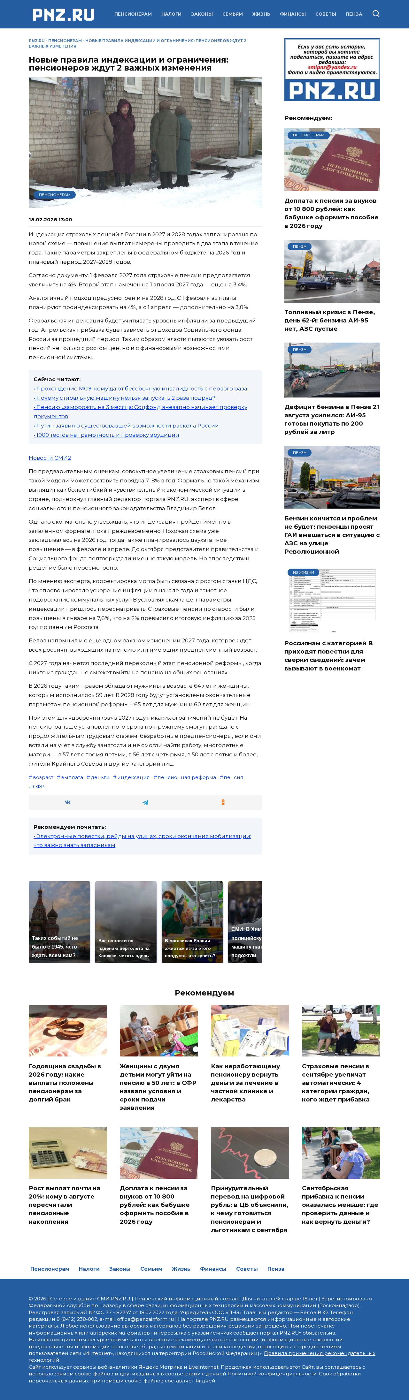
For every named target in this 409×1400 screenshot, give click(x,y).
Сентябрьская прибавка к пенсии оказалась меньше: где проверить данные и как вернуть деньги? (340, 1204)
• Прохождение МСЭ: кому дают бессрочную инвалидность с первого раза (140, 388)
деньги (100, 777)
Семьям (232, 14)
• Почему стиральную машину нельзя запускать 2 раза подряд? (124, 398)
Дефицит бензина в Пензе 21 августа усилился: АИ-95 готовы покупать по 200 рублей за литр (331, 419)
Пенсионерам (133, 14)
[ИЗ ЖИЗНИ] (332, 629)
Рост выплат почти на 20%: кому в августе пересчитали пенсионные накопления (64, 1204)
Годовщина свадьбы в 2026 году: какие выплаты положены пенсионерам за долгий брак (65, 1082)
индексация (133, 777)
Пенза (354, 14)
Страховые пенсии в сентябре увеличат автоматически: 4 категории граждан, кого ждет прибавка (336, 1082)
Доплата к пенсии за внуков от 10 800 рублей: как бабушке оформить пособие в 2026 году (331, 213)
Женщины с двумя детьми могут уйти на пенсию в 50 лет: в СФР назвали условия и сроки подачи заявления (158, 1086)
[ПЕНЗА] (332, 298)
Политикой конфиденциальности (272, 1374)
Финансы (293, 14)
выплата (72, 777)
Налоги (171, 14)
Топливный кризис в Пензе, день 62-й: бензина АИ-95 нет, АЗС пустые (329, 320)
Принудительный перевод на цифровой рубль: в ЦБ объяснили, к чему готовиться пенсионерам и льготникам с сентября (250, 1209)
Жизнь (261, 14)
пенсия (233, 777)
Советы (325, 14)
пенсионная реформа (187, 777)
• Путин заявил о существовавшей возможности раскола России (126, 425)
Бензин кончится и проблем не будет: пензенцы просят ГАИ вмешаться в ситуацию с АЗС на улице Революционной (332, 534)
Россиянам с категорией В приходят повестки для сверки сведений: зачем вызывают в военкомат (328, 655)
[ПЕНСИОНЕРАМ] (332, 187)
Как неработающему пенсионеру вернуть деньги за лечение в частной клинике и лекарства (245, 1082)
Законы (202, 14)
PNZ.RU (37, 40)
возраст (43, 777)
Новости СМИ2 (50, 458)
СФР (38, 786)
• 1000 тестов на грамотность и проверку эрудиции (106, 435)
